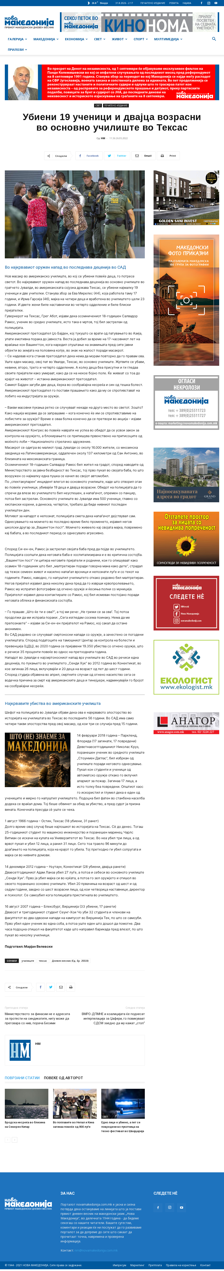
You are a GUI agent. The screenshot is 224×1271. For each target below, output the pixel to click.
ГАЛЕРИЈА (16, 39)
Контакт (205, 1265)
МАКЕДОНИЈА (44, 39)
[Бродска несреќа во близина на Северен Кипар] (26, 1104)
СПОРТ (139, 39)
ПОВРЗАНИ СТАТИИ (22, 1078)
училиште (28, 960)
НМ (103, 138)
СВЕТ (98, 39)
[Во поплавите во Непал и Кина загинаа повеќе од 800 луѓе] (74, 1104)
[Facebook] (201, 3)
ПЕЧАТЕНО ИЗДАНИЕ (152, 3)
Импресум (119, 1265)
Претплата (155, 1265)
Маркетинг (137, 1265)
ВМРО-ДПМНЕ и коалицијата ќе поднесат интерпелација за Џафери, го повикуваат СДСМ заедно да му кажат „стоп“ (113, 1018)
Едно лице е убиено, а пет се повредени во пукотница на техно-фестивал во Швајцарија (122, 1127)
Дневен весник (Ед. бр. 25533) (70, 960)
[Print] (70, 987)
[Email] (60, 987)
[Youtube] (216, 3)
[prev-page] (7, 1140)
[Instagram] (208, 3)
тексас (43, 960)
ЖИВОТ (118, 39)
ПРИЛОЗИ (16, 49)
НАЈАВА (187, 3)
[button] (214, 39)
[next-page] (14, 1140)
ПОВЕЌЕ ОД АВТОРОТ (63, 1078)
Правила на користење (181, 1265)
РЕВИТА (173, 3)
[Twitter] (50, 987)
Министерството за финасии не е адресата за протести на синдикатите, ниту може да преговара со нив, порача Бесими (37, 1018)
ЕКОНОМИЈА (74, 39)
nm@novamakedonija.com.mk (96, 1250)
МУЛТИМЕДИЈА (166, 39)
